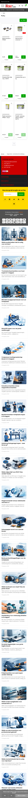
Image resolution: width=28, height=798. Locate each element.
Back (4, 13)
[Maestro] (24, 220)
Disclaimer (16, 214)
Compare (6, 59)
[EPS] (17, 222)
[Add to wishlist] (11, 25)
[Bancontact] (17, 220)
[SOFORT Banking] (20, 220)
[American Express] (7, 222)
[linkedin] (14, 204)
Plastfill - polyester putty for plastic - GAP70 (20, 117)
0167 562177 (7, 163)
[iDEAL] (7, 220)
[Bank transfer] (3, 220)
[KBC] (10, 222)
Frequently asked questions (10, 162)
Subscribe (21, 194)
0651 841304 (7, 167)
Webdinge (21, 212)
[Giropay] (14, 222)
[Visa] (14, 220)
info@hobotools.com (9, 165)
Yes (5, 795)
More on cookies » (22, 795)
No (11, 795)
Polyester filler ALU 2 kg (20, 78)
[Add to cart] (10, 57)
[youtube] (23, 199)
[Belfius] (3, 222)
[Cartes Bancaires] (20, 222)
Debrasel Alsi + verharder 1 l (19, 39)
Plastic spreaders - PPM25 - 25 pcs (7, 116)
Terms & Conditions (9, 214)
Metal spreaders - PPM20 (6, 39)
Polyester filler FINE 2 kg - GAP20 (7, 78)
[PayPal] (24, 222)
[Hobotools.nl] (10, 6)
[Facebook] (5, 199)
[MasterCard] (10, 220)
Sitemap (15, 215)
